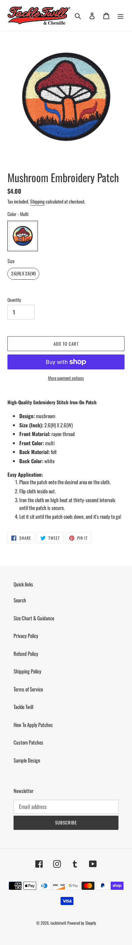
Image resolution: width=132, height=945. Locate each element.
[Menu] (120, 15)
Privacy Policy (26, 635)
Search (20, 600)
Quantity (14, 300)
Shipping (37, 201)
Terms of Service (28, 689)
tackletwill (58, 923)
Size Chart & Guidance (34, 618)
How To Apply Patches (33, 724)
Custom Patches (28, 742)
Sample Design (27, 760)
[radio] (22, 236)
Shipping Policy (27, 671)
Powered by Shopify (81, 923)
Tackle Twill (23, 706)
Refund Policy (26, 653)
